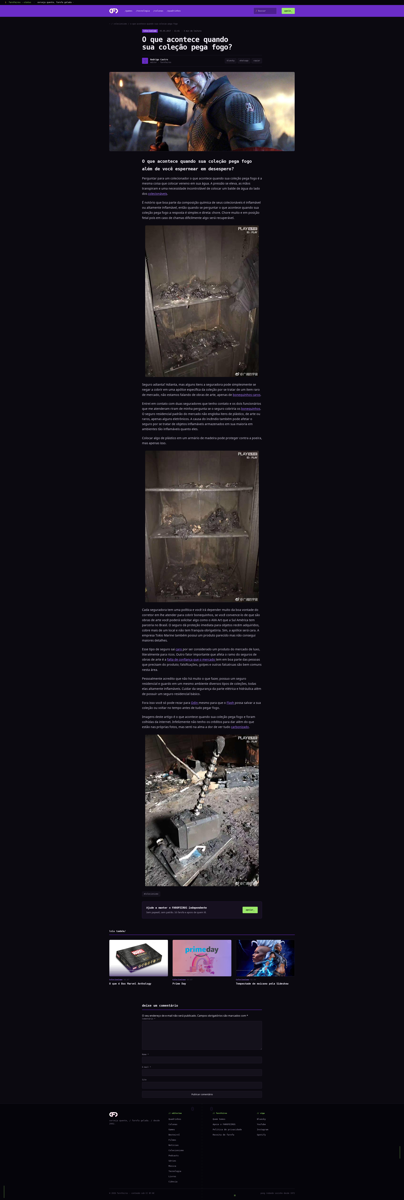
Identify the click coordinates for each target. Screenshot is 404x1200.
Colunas (173, 1124)
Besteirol (174, 1135)
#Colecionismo (151, 894)
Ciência (173, 1181)
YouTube (261, 1124)
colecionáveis (157, 194)
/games (128, 11)
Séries (172, 1161)
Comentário (148, 1019)
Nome (145, 1054)
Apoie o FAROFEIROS (224, 1124)
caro (179, 649)
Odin (195, 703)
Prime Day (179, 983)
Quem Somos (219, 1119)
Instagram (262, 1129)
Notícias (174, 1145)
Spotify (261, 1135)
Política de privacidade (227, 1129)
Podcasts (174, 1155)
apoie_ (288, 11)
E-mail (146, 1067)
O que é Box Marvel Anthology (130, 983)
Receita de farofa (223, 1135)
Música (172, 1166)
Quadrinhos (175, 1119)
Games (172, 1129)
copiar (256, 61)
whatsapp (244, 61)
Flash (231, 703)
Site (144, 1080)
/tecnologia (143, 11)
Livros (172, 1176)
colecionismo (120, 24)
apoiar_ (250, 910)
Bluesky (261, 1119)
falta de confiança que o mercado (191, 659)
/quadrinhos (174, 11)
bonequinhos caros (246, 395)
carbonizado (240, 727)
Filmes (172, 1140)
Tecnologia (175, 1171)
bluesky (231, 61)
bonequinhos (250, 409)
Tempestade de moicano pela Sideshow (262, 983)
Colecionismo (150, 31)
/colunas (158, 11)
